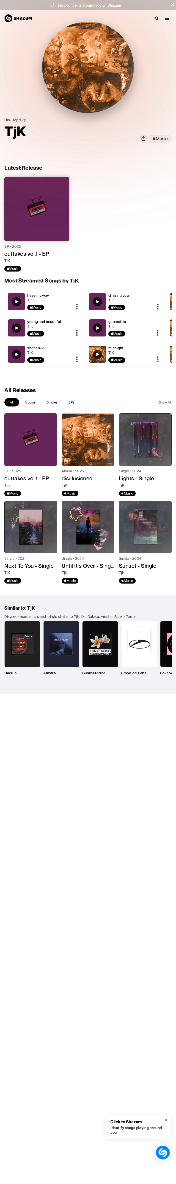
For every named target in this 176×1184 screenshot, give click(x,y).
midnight (116, 348)
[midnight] (123, 354)
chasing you (118, 295)
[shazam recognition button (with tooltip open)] (163, 1152)
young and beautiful (44, 321)
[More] (77, 307)
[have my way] (42, 302)
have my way (38, 295)
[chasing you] (123, 302)
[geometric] (123, 328)
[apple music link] (160, 139)
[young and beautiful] (42, 328)
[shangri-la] (42, 354)
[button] (172, 4)
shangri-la (35, 348)
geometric (117, 321)
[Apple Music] (12, 269)
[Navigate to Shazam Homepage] (18, 18)
